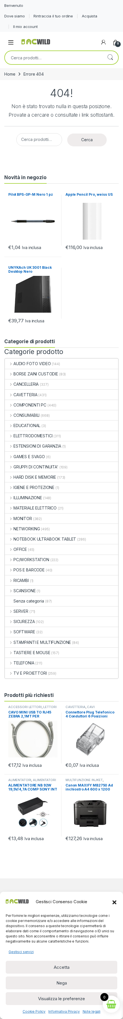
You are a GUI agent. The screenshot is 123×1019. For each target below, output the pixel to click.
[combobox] (53, 57)
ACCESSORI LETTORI (25, 707)
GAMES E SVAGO (29, 456)
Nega (61, 983)
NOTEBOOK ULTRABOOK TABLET (44, 539)
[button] (114, 902)
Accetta (62, 967)
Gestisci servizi (21, 952)
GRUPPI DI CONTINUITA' (35, 466)
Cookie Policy (34, 1011)
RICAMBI (21, 580)
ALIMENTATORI (19, 780)
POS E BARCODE (29, 569)
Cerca (110, 57)
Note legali (91, 1011)
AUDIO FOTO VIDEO (32, 363)
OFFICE (20, 549)
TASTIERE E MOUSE (31, 652)
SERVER (20, 611)
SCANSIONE (24, 590)
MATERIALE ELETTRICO (35, 508)
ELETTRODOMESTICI (33, 435)
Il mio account (25, 26)
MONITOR (22, 518)
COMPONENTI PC (29, 405)
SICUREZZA (24, 621)
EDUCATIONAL (26, 425)
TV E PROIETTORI (30, 673)
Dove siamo (14, 16)
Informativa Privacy (64, 1011)
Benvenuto (13, 5)
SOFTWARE (24, 631)
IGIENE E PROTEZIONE (33, 487)
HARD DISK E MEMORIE (34, 477)
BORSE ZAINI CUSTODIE (35, 373)
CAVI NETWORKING (80, 708)
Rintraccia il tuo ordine (53, 16)
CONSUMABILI (26, 415)
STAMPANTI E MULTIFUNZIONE (42, 642)
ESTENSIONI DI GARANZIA (37, 446)
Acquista (89, 16)
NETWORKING (26, 528)
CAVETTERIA (25, 394)
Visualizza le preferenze (61, 998)
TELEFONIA (23, 662)
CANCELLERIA (26, 384)
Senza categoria (28, 601)
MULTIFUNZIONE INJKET (84, 780)
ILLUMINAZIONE (27, 497)
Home (9, 74)
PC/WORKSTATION (31, 559)
